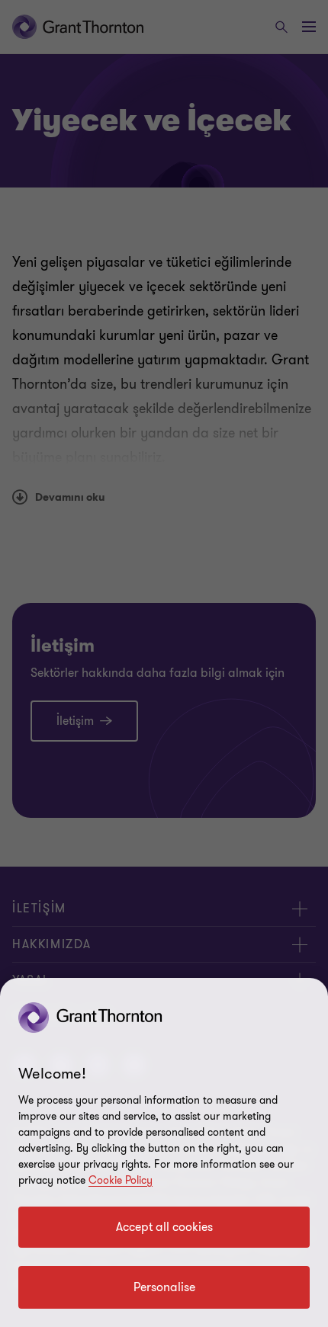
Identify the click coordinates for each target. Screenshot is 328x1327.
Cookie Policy (120, 1180)
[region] (164, 1152)
